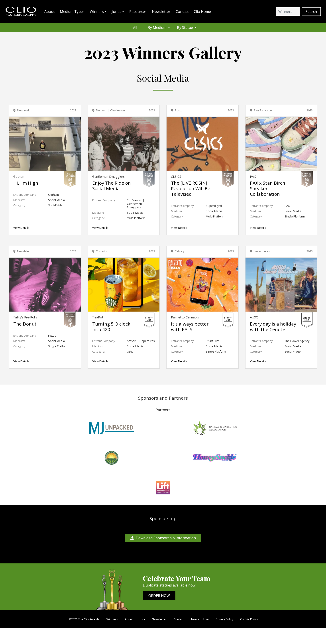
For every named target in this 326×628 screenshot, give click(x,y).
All (135, 27)
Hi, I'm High (25, 183)
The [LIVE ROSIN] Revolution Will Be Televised (190, 188)
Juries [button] (116, 11)
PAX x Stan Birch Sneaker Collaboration (267, 188)
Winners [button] (97, 11)
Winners (112, 619)
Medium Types (72, 11)
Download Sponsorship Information (166, 537)
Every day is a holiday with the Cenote (273, 326)
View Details (21, 228)
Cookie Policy (249, 619)
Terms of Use (200, 619)
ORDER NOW (159, 595)
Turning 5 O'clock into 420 (111, 326)
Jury (142, 619)
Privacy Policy (224, 619)
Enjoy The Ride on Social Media (111, 186)
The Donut (25, 324)
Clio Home (202, 11)
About (49, 11)
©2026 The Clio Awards (84, 619)
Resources (138, 11)
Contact (182, 11)
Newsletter (161, 11)
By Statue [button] (185, 27)
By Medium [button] (157, 27)
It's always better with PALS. (190, 326)
